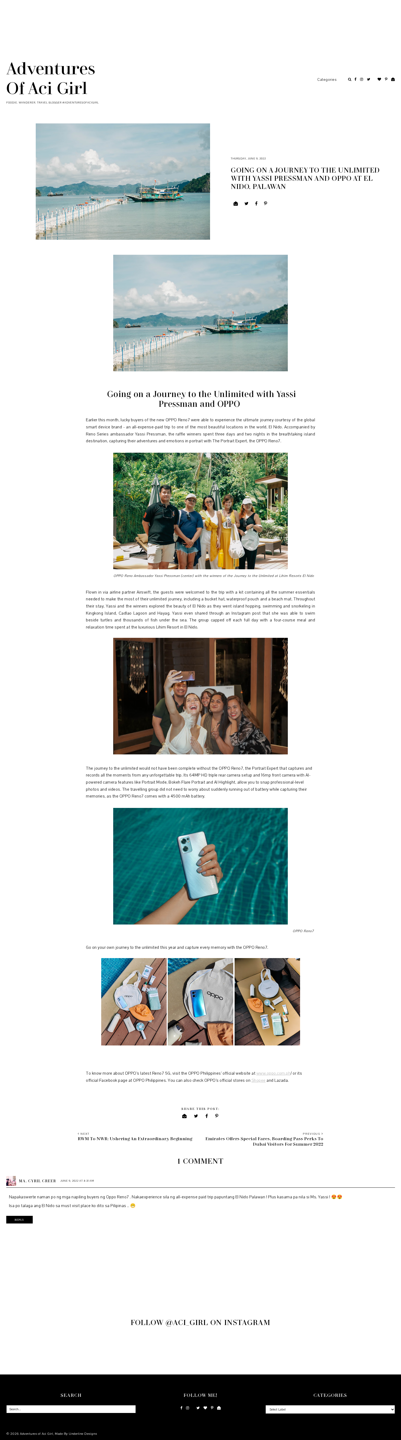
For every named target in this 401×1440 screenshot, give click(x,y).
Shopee (259, 1080)
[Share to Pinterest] (265, 204)
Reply (19, 1219)
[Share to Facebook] (256, 204)
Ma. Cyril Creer (37, 1180)
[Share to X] (247, 204)
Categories (326, 79)
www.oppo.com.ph (273, 1073)
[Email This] (236, 204)
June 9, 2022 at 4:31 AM (77, 1181)
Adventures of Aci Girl (50, 77)
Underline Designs (83, 1434)
